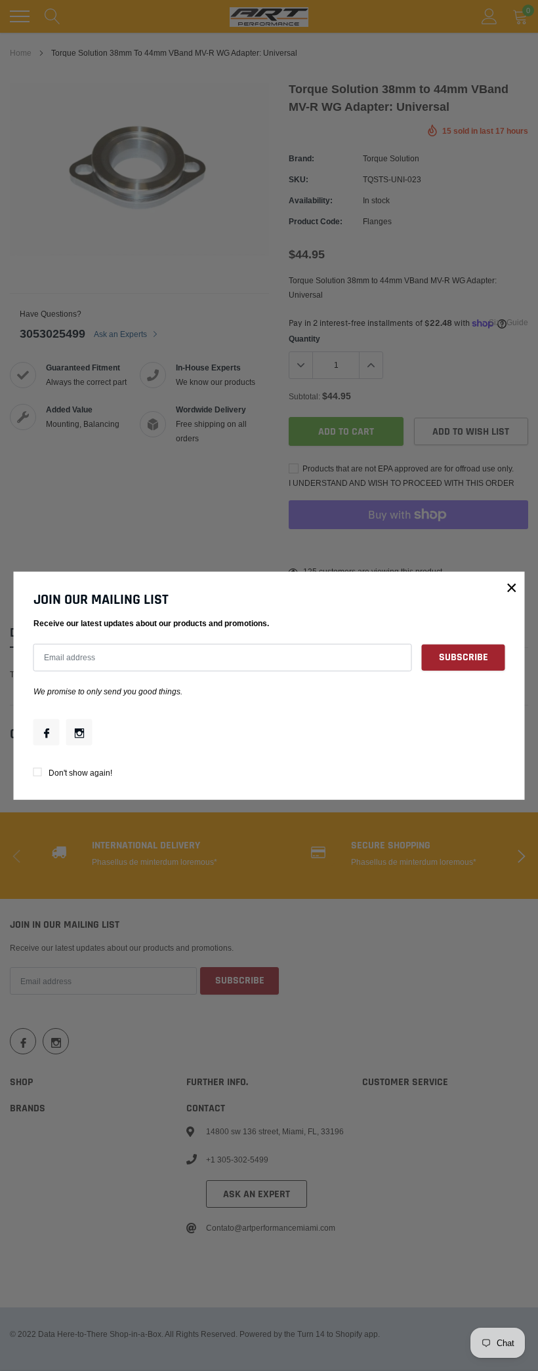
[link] (46, 732)
